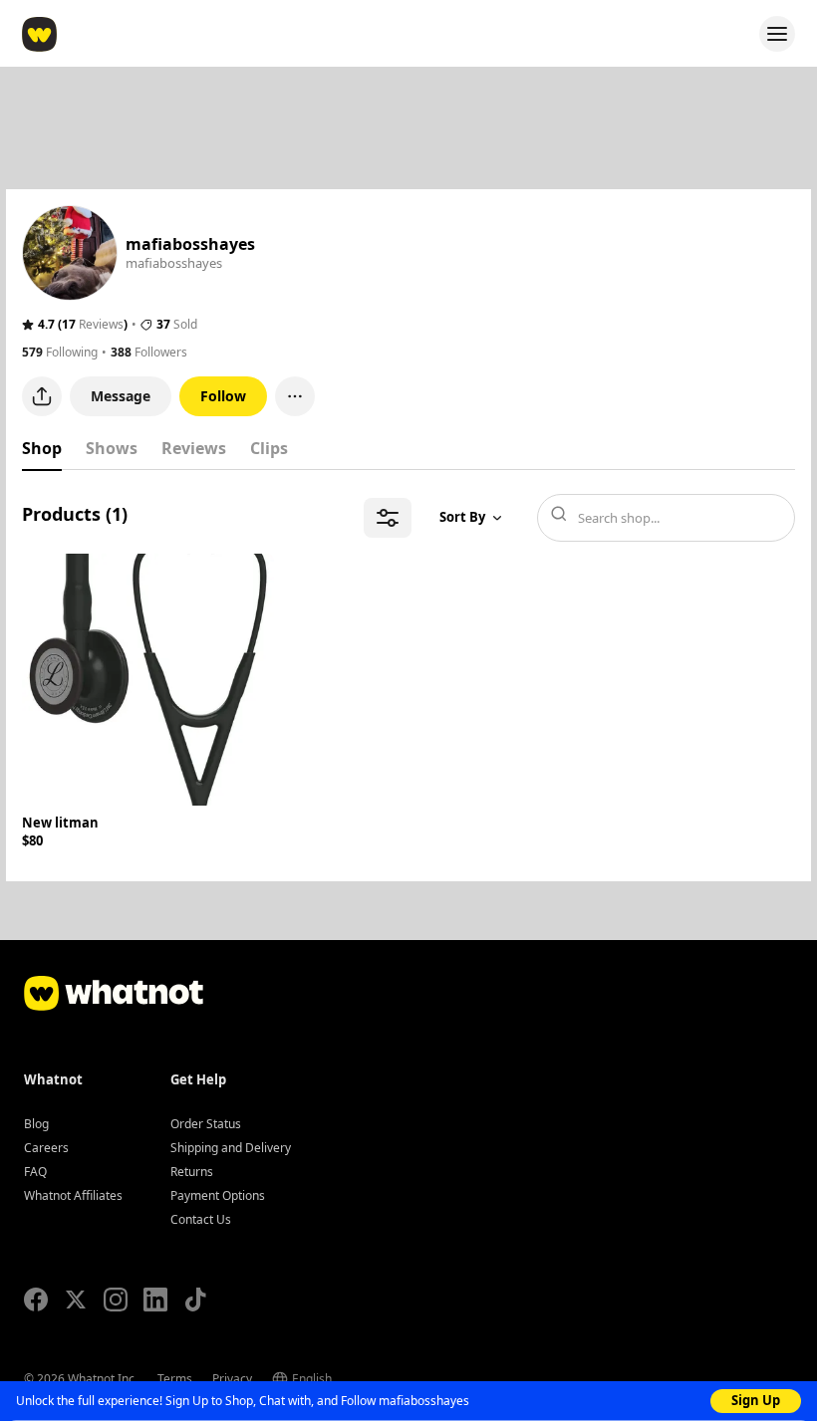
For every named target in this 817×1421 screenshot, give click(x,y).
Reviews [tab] (193, 448)
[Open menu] (777, 34)
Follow (223, 395)
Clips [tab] (269, 448)
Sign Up (755, 1400)
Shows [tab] (111, 448)
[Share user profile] (42, 396)
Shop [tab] (42, 448)
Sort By (462, 517)
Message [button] (120, 395)
